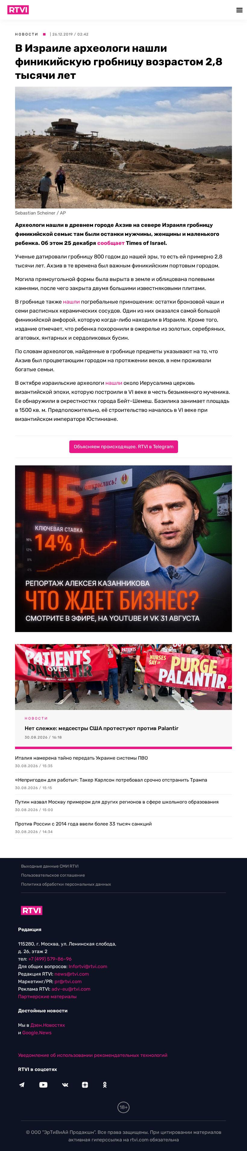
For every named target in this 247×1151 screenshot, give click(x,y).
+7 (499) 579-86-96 (50, 959)
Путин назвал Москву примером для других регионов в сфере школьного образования (117, 802)
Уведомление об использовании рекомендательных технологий (92, 1055)
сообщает (111, 243)
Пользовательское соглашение (53, 875)
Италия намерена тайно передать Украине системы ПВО (81, 758)
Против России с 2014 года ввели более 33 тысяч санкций (83, 824)
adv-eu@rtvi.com (71, 989)
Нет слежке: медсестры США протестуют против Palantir (102, 728)
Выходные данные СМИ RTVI (50, 866)
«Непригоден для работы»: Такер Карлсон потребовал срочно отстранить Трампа (111, 780)
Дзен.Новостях (47, 1025)
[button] (240, 9)
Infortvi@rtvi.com (88, 966)
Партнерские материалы (47, 996)
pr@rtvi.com (68, 981)
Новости (27, 34)
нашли (71, 301)
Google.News (37, 1032)
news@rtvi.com (72, 974)
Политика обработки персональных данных (66, 884)
